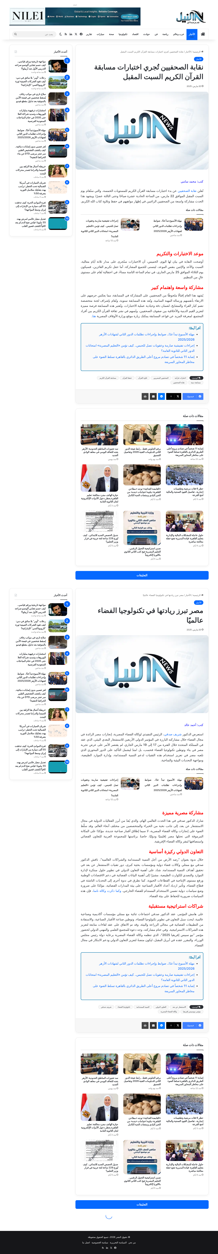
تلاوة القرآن (142, 378)
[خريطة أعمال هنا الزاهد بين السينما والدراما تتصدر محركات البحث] (57, 171)
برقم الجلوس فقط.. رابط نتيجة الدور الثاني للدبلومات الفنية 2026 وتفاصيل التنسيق (142, 452)
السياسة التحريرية (118, 1242)
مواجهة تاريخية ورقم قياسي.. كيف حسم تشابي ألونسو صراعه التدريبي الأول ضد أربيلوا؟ (30, 65)
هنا (94, 316)
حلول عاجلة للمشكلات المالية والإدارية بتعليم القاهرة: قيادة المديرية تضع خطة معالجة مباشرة (184, 538)
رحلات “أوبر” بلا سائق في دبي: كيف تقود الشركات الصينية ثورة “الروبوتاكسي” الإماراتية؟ (30, 81)
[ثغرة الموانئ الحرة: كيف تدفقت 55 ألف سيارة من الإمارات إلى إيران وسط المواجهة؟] (57, 207)
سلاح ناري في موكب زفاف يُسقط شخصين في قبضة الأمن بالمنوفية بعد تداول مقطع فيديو (31, 98)
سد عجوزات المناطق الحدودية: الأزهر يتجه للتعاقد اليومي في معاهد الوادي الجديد (100, 452)
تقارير (89, 34)
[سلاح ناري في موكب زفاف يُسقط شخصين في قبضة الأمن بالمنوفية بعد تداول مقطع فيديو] (57, 98)
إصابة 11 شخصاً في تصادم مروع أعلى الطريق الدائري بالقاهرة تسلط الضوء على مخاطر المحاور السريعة (185, 451)
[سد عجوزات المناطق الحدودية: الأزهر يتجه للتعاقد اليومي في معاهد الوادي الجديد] (99, 434)
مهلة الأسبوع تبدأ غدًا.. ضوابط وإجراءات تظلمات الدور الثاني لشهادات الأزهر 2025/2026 (167, 225)
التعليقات (142, 575)
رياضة (165, 34)
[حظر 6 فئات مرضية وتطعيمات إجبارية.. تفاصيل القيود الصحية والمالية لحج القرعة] (184, 474)
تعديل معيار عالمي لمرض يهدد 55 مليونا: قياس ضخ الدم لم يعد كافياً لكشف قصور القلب (30, 222)
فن (156, 34)
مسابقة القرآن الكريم (108, 378)
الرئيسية (197, 51)
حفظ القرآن (127, 378)
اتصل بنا (86, 1242)
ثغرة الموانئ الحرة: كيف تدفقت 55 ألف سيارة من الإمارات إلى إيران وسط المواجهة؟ (30, 206)
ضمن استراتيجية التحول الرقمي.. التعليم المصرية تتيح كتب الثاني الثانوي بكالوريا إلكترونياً (142, 551)
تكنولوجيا (123, 34)
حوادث (146, 34)
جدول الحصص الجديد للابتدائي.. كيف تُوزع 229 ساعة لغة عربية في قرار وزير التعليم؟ (100, 538)
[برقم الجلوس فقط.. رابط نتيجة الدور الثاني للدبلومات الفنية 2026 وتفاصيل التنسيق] (142, 434)
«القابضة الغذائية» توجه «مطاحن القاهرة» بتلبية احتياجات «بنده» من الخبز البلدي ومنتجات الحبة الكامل (144, 492)
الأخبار (192, 34)
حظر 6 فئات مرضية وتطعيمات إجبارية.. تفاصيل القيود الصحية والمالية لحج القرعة (184, 491)
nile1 (75, 5)
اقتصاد (135, 34)
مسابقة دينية (196, 382)
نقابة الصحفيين (187, 191)
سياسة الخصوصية (100, 1242)
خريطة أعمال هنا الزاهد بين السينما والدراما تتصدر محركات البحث (31, 170)
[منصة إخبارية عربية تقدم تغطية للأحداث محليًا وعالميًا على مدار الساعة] (191, 16)
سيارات (100, 34)
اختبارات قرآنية (180, 378)
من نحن (132, 1242)
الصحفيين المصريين (160, 378)
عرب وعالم (178, 34)
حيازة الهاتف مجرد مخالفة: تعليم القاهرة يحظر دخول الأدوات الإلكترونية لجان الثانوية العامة (99, 498)
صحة (111, 34)
